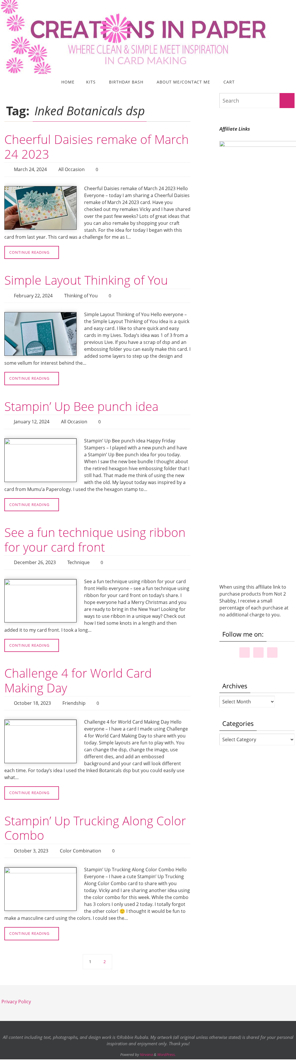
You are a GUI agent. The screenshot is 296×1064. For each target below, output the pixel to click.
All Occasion (71, 169)
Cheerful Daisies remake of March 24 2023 (96, 146)
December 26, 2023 (35, 557)
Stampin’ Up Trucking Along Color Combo (95, 819)
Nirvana (146, 1044)
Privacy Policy (16, 992)
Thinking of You (81, 293)
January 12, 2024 (31, 418)
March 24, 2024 (30, 169)
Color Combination (80, 842)
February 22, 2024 (33, 293)
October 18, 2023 (32, 696)
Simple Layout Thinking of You (86, 278)
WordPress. (166, 1044)
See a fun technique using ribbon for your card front (95, 534)
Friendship (74, 696)
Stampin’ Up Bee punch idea (81, 403)
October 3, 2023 (31, 842)
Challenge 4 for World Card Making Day (78, 673)
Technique (78, 557)
